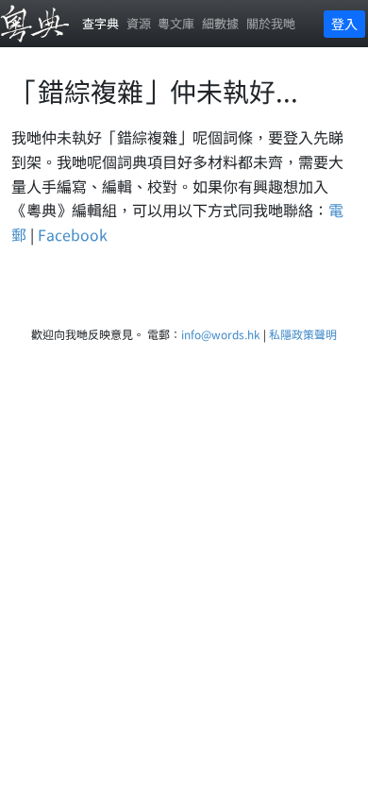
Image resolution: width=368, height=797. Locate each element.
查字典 (100, 23)
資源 (138, 23)
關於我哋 (270, 23)
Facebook (73, 234)
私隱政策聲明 (303, 334)
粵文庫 (176, 23)
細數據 (220, 23)
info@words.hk (220, 334)
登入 (344, 23)
